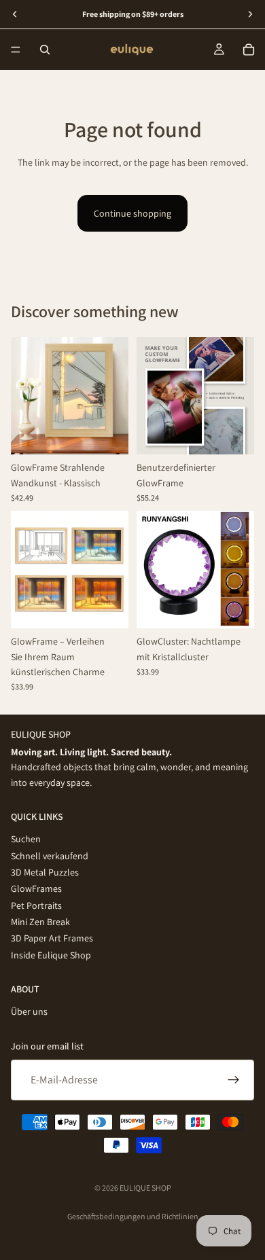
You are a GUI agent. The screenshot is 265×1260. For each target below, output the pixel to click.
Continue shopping (132, 213)
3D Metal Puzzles (45, 872)
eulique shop (145, 1188)
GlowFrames (36, 889)
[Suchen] (45, 50)
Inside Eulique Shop (51, 955)
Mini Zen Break (40, 922)
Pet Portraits (36, 905)
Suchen (26, 839)
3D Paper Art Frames (52, 939)
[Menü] (15, 49)
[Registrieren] (233, 1080)
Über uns (29, 1012)
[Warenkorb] (249, 50)
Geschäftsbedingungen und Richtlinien (132, 1216)
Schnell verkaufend (49, 856)
